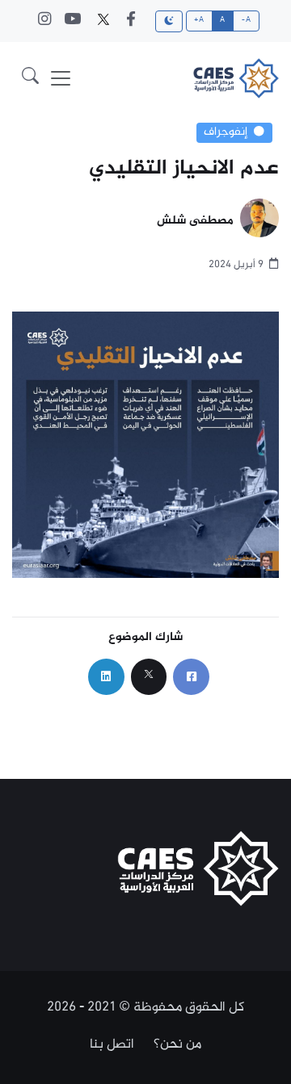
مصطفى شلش (195, 221)
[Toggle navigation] (60, 78)
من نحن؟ (177, 1044)
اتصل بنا (112, 1044)
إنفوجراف (225, 132)
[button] (30, 78)
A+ (199, 20)
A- (246, 20)
